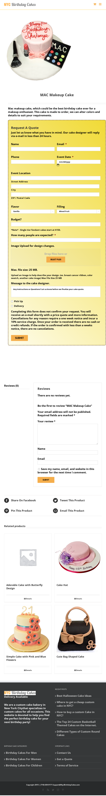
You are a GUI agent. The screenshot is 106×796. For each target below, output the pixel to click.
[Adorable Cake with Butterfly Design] (27, 557)
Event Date (65, 157)
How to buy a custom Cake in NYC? (75, 713)
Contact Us (64, 753)
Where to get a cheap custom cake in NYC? (75, 703)
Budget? (16, 219)
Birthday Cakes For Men (21, 753)
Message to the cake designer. (30, 283)
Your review (46, 421)
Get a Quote (64, 759)
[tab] (17, 386)
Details (29, 599)
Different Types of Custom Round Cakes (78, 733)
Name (15, 144)
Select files (55, 259)
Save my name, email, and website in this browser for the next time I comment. (66, 470)
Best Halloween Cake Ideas (74, 696)
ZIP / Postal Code (20, 198)
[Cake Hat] (78, 557)
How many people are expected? (33, 235)
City (13, 189)
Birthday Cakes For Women (23, 759)
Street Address (19, 181)
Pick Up (18, 301)
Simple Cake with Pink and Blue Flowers (26, 658)
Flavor (15, 206)
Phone (15, 157)
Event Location (20, 173)
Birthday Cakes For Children (24, 765)
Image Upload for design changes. (33, 246)
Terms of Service (67, 765)
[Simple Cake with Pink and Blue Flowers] (27, 628)
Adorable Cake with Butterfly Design (24, 586)
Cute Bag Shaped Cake (70, 656)
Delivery (19, 305)
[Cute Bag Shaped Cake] (78, 628)
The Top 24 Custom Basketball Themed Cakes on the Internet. (76, 723)
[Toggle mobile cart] (94, 4)
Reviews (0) (11, 385)
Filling (61, 206)
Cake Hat (62, 585)
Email (62, 144)
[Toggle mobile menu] (100, 4)
